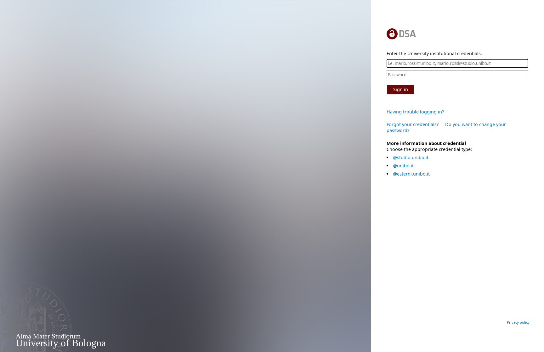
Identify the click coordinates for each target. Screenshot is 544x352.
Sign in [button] (400, 89)
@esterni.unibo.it (411, 174)
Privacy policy (518, 322)
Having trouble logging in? (415, 112)
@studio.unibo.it (410, 157)
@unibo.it (403, 166)
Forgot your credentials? (413, 124)
